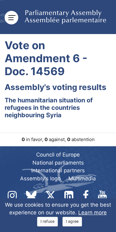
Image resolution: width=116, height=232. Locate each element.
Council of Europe (58, 155)
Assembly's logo (40, 178)
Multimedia (82, 178)
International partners (58, 170)
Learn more (92, 212)
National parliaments (58, 163)
